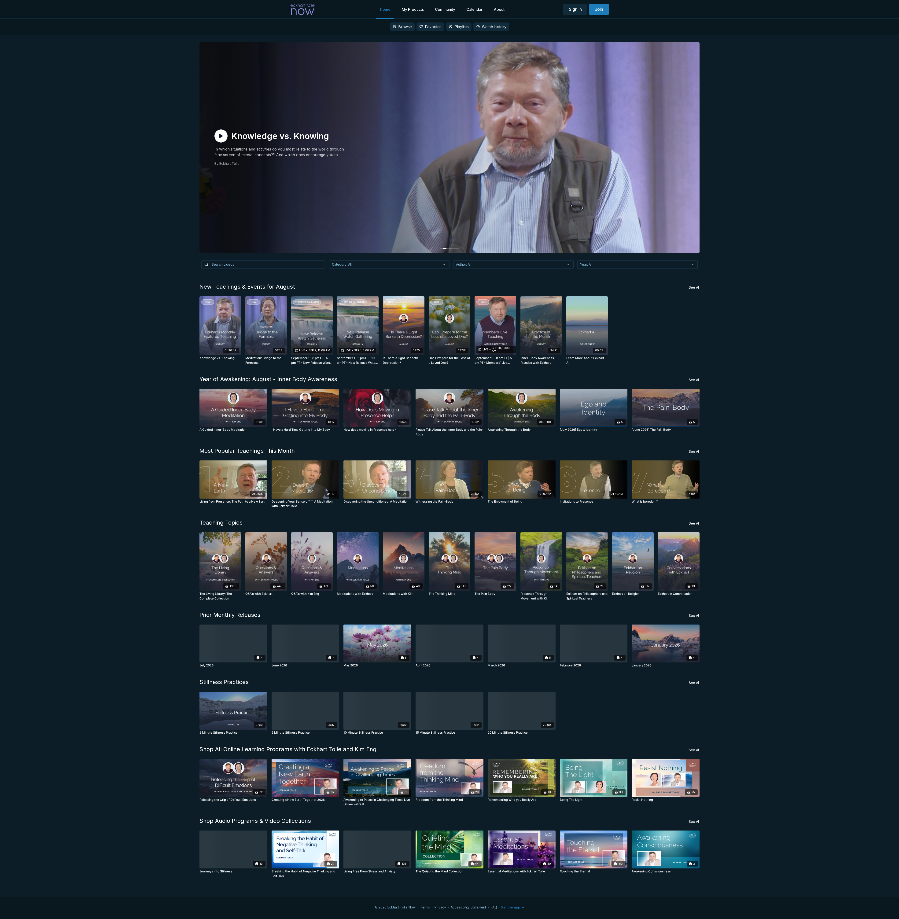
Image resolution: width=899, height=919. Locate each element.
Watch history (494, 26)
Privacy (440, 907)
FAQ (494, 907)
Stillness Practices (224, 682)
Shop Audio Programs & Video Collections (255, 820)
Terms (425, 907)
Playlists (461, 26)
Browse (405, 26)
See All (694, 287)
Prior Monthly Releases (229, 614)
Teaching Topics (221, 522)
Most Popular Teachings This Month (247, 450)
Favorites (433, 26)
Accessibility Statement (468, 907)
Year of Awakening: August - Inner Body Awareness (268, 379)
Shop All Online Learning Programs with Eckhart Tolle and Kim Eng (287, 749)
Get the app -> (512, 907)
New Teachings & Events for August (247, 286)
